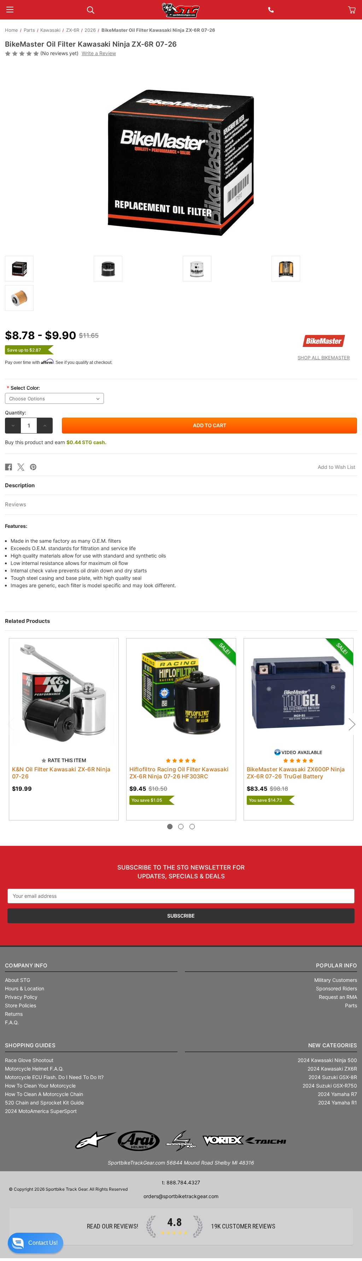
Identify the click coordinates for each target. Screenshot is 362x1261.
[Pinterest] (33, 467)
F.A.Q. (12, 1022)
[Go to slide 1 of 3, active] (170, 826)
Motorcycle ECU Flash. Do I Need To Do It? (54, 1077)
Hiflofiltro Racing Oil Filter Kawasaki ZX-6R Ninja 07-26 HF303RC (179, 773)
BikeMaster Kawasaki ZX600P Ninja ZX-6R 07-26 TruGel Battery (296, 773)
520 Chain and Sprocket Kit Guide (44, 1103)
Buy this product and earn (55, 442)
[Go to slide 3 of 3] (192, 826)
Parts (351, 1005)
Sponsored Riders (336, 988)
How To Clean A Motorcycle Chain (44, 1094)
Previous (10, 724)
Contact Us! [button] (43, 1243)
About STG (17, 980)
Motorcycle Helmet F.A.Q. (34, 1069)
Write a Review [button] (99, 53)
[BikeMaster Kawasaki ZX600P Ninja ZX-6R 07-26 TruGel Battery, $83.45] (298, 693)
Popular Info (336, 965)
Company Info (26, 965)
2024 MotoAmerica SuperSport (41, 1111)
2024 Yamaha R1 (337, 1103)
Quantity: (15, 412)
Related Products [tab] (27, 621)
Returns (14, 1014)
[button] (35, 1243)
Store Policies (20, 1005)
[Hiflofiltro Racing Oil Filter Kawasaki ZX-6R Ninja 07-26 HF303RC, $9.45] (181, 693)
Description (20, 485)
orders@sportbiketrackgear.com (181, 1196)
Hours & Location (24, 988)
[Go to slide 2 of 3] (180, 826)
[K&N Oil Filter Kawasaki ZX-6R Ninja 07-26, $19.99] (64, 693)
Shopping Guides (30, 1045)
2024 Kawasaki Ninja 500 (327, 1060)
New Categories (332, 1045)
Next (352, 724)
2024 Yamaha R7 (337, 1094)
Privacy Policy (21, 997)
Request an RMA (338, 997)
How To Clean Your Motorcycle (40, 1086)
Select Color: (23, 388)
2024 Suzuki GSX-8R (333, 1077)
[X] (20, 467)
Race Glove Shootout (29, 1060)
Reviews (15, 504)
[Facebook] (8, 467)
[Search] (90, 9)
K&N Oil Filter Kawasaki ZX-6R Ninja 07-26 (61, 773)
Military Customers (335, 980)
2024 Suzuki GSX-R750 (330, 1086)
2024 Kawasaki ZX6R (332, 1069)
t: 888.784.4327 (181, 1182)
